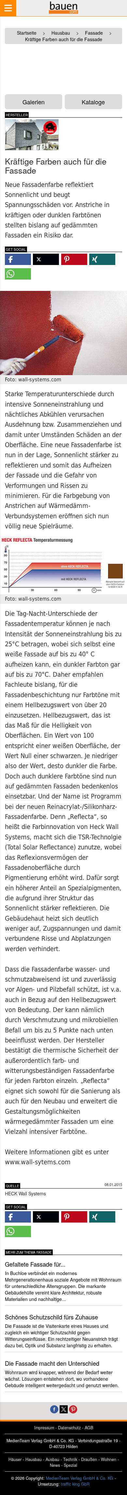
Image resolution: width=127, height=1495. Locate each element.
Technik (70, 1459)
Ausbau (52, 1459)
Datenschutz (69, 1428)
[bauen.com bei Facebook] (54, 1408)
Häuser (14, 1459)
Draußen (89, 1459)
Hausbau (33, 1459)
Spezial (70, 1465)
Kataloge (93, 102)
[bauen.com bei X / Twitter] (64, 1408)
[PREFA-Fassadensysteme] (32, 134)
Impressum (44, 1428)
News (55, 1465)
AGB (89, 1428)
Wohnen (108, 1459)
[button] (18, 259)
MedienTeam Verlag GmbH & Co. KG (79, 1478)
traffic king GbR (75, 1484)
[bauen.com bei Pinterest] (73, 1408)
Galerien (33, 102)
